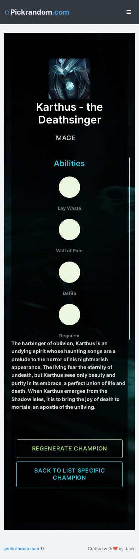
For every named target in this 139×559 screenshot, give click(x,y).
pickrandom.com (21, 548)
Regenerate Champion (69, 448)
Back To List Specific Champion (69, 474)
